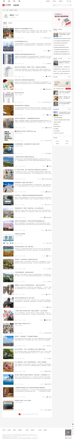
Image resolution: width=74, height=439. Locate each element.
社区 (14, 1)
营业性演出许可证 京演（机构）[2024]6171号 (9, 435)
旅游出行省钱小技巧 (19, 92)
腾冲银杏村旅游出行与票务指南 (22, 105)
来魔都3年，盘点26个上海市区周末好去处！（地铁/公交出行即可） (30, 285)
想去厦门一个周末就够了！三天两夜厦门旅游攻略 (26, 336)
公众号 (17, 235)
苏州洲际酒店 (56, 124)
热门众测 (55, 76)
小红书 (17, 94)
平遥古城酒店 (56, 128)
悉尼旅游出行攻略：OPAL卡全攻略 (23, 400)
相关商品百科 (56, 109)
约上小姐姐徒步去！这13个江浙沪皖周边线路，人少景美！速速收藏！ (31, 362)
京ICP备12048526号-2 (32, 434)
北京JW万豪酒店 (57, 130)
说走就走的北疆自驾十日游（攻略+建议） (24, 246)
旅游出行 (15, 10)
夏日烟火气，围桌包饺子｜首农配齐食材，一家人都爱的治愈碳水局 (64, 97)
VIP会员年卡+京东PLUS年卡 (59, 133)
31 (60, 105)
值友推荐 (20, 94)
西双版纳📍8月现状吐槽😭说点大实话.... (24, 28)
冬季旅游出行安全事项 (20, 233)
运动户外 (67, 143)
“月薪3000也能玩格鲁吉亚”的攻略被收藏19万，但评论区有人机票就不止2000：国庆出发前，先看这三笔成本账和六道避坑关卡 (65, 62)
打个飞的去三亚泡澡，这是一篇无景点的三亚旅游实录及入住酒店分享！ (31, 169)
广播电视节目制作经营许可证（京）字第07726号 (10, 436)
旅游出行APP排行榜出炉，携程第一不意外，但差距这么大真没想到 (30, 67)
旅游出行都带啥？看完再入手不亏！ (23, 323)
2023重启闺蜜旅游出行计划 (21, 41)
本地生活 (57, 141)
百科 (19, 1)
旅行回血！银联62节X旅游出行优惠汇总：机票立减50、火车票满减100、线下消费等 (33, 374)
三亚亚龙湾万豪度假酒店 (58, 117)
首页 (7, 10)
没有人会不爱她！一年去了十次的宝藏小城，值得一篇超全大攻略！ (30, 349)
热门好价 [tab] (60, 29)
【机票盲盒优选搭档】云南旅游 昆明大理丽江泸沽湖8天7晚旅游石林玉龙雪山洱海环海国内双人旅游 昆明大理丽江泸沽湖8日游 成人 (64, 113)
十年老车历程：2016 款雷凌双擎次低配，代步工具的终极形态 (65, 92)
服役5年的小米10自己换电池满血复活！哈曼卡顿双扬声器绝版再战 (65, 103)
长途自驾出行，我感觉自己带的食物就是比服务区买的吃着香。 (29, 195)
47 (60, 94)
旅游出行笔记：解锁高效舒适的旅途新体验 (24, 80)
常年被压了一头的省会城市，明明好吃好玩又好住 (26, 259)
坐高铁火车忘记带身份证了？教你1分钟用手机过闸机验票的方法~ (30, 221)
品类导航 (16, 5)
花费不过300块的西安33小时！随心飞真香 (24, 298)
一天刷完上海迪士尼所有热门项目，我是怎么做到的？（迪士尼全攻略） (31, 310)
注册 (70, 1)
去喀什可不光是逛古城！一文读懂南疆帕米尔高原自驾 (27, 118)
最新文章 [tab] (55, 58)
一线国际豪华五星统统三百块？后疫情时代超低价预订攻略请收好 (30, 387)
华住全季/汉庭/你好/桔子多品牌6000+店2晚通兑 (62, 38)
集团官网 (47, 1)
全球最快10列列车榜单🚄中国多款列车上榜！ (25, 54)
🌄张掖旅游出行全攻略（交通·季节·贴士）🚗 (25, 131)
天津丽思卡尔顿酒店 (57, 122)
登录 (67, 1)
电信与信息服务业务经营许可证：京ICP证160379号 (20, 434)
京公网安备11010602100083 (6, 434)
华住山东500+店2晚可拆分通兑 (59, 45)
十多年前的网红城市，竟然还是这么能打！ (24, 272)
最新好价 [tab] (55, 29)
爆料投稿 (60, 1)
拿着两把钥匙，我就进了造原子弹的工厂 (24, 182)
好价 (9, 1)
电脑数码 (57, 143)
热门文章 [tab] (60, 58)
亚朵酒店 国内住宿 (57, 126)
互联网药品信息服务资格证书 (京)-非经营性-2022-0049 (25, 435)
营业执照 (36, 435)
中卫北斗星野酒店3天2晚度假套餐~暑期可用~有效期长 (63, 40)
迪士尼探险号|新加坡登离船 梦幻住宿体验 (61, 47)
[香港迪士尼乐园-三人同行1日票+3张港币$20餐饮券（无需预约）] (64, 34)
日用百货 (67, 141)
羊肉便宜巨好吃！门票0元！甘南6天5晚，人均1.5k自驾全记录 (29, 208)
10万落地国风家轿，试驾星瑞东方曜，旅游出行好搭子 (27, 144)
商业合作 (54, 1)
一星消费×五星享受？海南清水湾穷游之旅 (24, 156)
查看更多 (69, 58)
